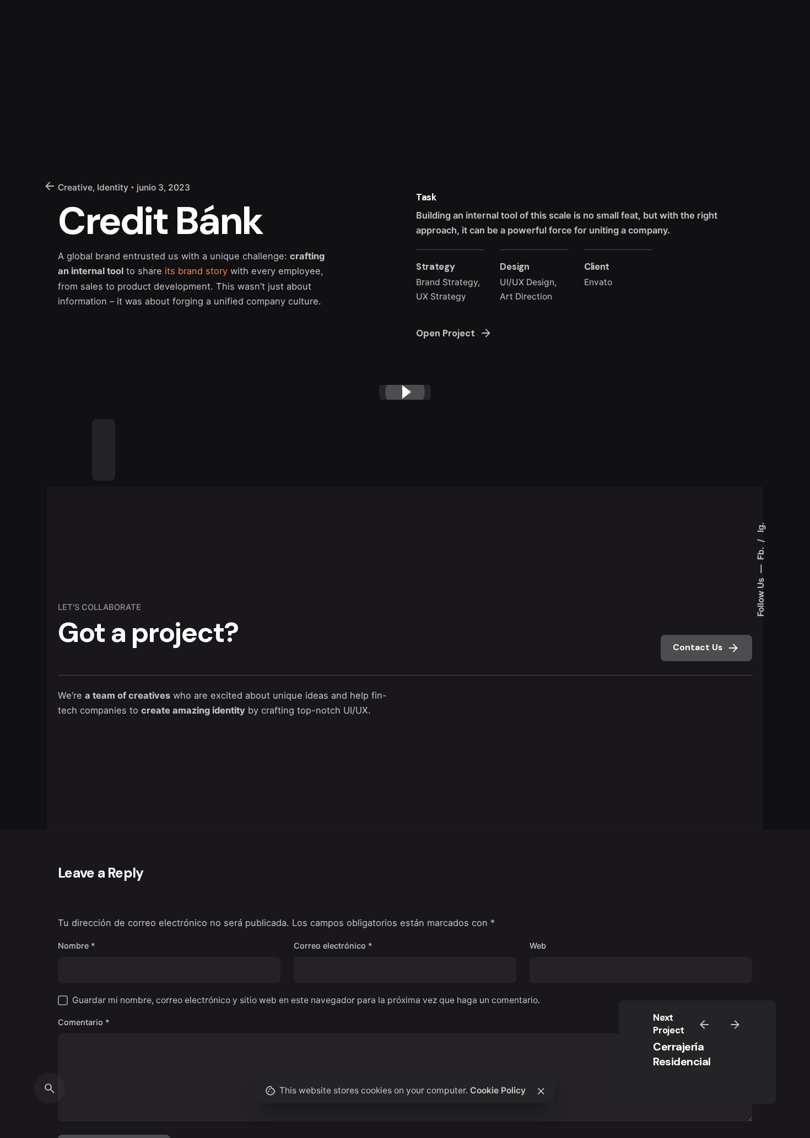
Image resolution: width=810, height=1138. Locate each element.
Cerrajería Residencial (682, 1054)
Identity (112, 187)
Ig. (760, 527)
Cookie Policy (498, 1090)
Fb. (760, 552)
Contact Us (697, 647)
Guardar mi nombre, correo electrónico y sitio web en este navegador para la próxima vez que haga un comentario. (306, 1000)
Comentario (84, 1022)
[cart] (760, 68)
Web (538, 945)
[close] (541, 1091)
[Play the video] (405, 392)
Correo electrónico (333, 945)
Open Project (445, 333)
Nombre (76, 945)
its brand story (196, 270)
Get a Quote (680, 68)
